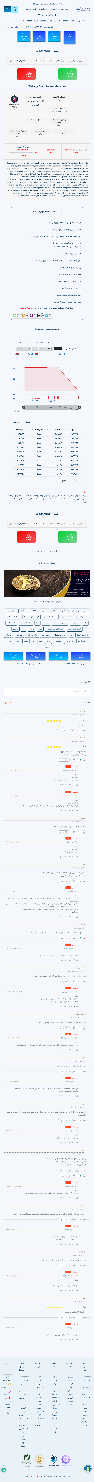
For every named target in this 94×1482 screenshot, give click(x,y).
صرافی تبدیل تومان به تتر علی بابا (47, 601)
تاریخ (73, 429)
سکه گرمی (81, 641)
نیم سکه (19, 635)
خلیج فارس (65, 992)
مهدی (67, 891)
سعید (67, 1081)
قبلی (75, 481)
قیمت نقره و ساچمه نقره (47, 551)
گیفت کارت (11, 623)
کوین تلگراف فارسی (50, 617)
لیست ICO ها (39, 60)
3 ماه (35, 349)
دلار (10, 641)
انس (17, 641)
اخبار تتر (23, 611)
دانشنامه (70, 1404)
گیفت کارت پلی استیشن (55, 629)
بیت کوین (75, 623)
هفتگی (49, 349)
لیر (33, 641)
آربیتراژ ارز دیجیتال (77, 60)
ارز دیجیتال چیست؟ (31, 617)
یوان (47, 647)
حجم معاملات (37, 429)
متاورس (46, 623)
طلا (37, 623)
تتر (71, 635)
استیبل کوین (11, 611)
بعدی (64, 481)
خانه (85, 21)
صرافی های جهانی (38, 1405)
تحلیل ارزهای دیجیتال (79, 611)
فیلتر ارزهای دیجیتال (57, 60)
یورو (48, 641)
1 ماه (42, 349)
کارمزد (71, 1384)
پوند (40, 641)
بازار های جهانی (39, 1380)
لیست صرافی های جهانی (19, 60)
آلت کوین (44, 611)
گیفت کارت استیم (74, 629)
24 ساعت (58, 349)
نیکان (67, 842)
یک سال (20, 349)
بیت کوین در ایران (60, 623)
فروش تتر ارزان (81, 617)
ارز (23, 629)
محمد (67, 1229)
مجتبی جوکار (65, 1038)
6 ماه (27, 349)
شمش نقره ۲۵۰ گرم (47, 563)
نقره (85, 623)
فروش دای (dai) (59, 635)
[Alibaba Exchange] (83, 9)
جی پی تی (69, 641)
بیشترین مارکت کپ (22, 1432)
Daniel (66, 948)
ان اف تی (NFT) (13, 617)
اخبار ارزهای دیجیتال (59, 611)
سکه (40, 629)
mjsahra (66, 1276)
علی (67, 1327)
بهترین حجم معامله (23, 1443)
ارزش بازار (19, 429)
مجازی (31, 629)
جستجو (70, 1401)
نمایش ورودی (21, 422)
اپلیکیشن (58, 641)
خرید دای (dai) (82, 635)
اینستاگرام (7, 1394)
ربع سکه (9, 635)
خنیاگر (67, 1186)
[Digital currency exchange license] (47, 1462)
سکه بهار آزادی (32, 635)
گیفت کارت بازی (25, 623)
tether (33, 611)
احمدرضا (66, 770)
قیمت (57, 429)
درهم (26, 641)
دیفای (15, 629)
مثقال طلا (45, 635)
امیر (67, 1131)
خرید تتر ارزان (66, 617)
